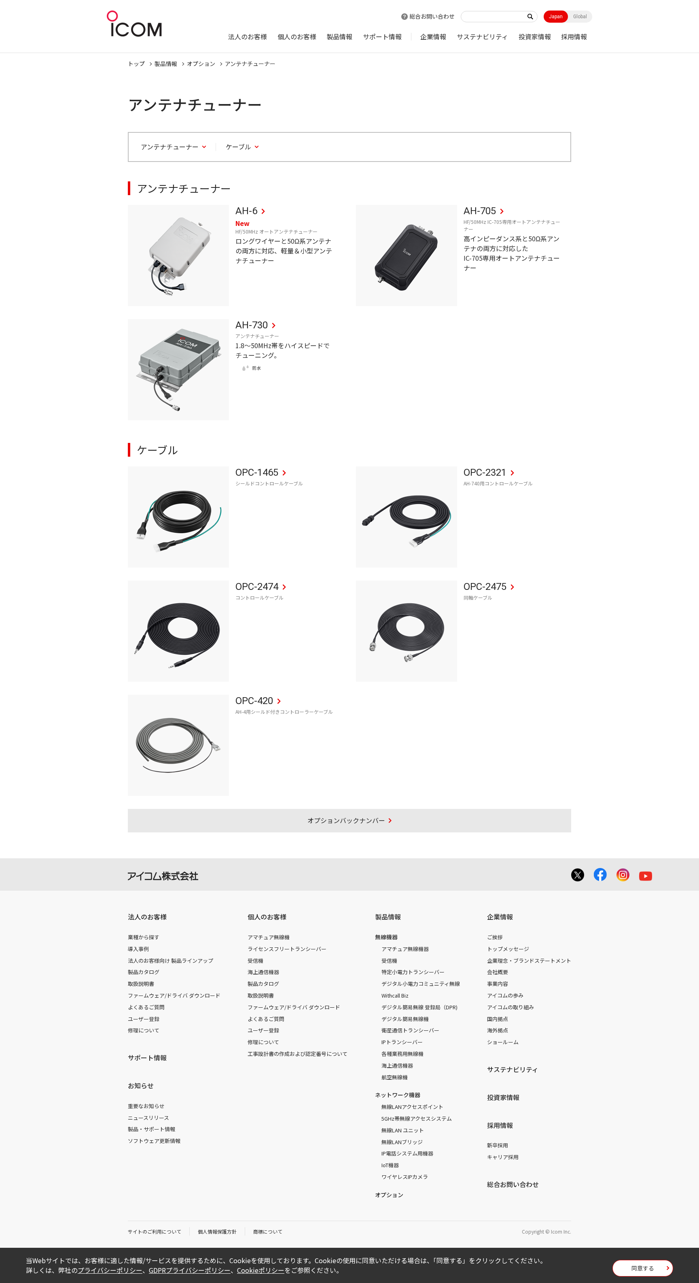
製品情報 (339, 36)
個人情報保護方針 (217, 1231)
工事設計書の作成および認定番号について (297, 1053)
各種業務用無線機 (402, 1053)
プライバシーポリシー (110, 1270)
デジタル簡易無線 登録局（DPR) (419, 1007)
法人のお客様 (247, 36)
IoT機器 (390, 1165)
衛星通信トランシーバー (410, 1030)
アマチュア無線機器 (405, 949)
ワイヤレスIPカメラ (404, 1177)
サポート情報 (382, 36)
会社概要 (497, 972)
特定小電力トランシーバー (413, 972)
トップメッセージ (508, 949)
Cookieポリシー (260, 1270)
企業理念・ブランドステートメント (529, 960)
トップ (136, 64)
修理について (143, 1030)
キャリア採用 (503, 1157)
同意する (642, 1268)
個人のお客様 (296, 36)
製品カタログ (143, 972)
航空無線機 (394, 1077)
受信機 (255, 960)
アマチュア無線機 (269, 937)
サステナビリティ (482, 36)
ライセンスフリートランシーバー (287, 949)
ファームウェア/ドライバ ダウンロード (174, 995)
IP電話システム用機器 (407, 1153)
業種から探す (143, 937)
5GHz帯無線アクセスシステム (416, 1118)
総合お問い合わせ (432, 16)
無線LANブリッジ (402, 1142)
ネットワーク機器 (397, 1095)
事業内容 (497, 983)
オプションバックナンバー (346, 820)
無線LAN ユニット (402, 1130)
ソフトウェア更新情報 (154, 1141)
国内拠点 (497, 1019)
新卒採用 (497, 1145)
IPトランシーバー (402, 1042)
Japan (556, 16)
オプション (201, 64)
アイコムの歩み (505, 995)
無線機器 (386, 937)
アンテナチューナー (250, 64)
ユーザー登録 (143, 1019)
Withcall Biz (395, 995)
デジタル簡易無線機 (405, 1019)
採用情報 (574, 36)
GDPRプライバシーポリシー (190, 1270)
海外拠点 (497, 1030)
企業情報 (433, 36)
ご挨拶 (495, 937)
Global (580, 16)
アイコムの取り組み (510, 1007)
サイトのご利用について (154, 1231)
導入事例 (138, 949)
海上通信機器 (263, 972)
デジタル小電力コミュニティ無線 (420, 983)
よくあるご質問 (146, 1007)
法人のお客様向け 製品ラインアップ (170, 960)
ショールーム (503, 1042)
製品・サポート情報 (151, 1129)
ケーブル (238, 147)
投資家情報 (535, 36)
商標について (267, 1231)
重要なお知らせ (146, 1106)
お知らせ (141, 1085)
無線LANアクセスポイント (412, 1107)
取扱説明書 (141, 983)
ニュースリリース (148, 1117)
